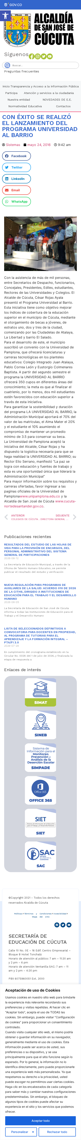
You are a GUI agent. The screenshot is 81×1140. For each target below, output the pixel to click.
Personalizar (19, 1132)
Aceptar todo (41, 1120)
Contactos (63, 106)
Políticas (18, 913)
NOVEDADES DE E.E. (57, 99)
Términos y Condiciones (38, 913)
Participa (11, 93)
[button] (5, 15)
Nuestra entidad (18, 99)
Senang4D (49, 71)
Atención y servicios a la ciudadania (49, 93)
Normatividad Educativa (25, 106)
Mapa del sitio (40, 917)
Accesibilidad (59, 913)
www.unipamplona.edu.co (40, 496)
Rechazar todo (57, 1132)
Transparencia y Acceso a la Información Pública (44, 86)
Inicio (6, 86)
